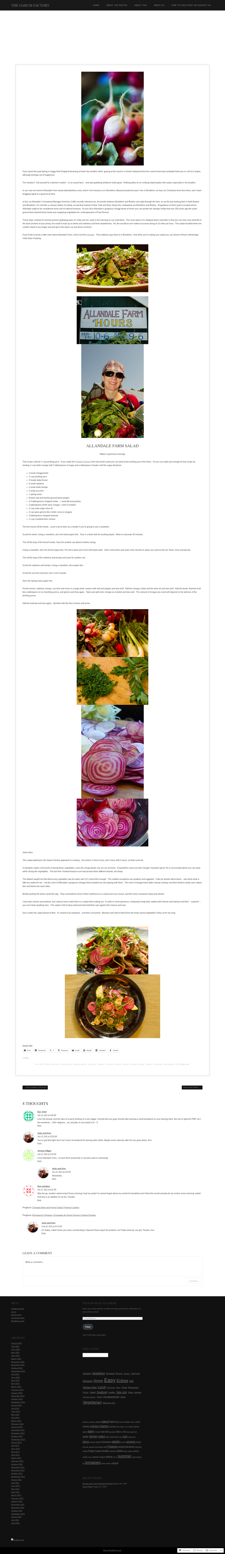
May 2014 (15, 1415)
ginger (93, 1436)
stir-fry (115, 1457)
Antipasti (87, 1373)
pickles (110, 1064)
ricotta (105, 1450)
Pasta (124, 1387)
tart (84, 1463)
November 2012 (17, 1470)
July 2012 (15, 1483)
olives (86, 1441)
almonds (85, 1422)
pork (105, 1447)
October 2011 (16, 1511)
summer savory (89, 1397)
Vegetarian (92, 1402)
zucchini (158, 1064)
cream (130, 1426)
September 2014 (18, 1402)
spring (109, 1456)
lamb (112, 1437)
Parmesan (106, 1442)
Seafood (102, 1392)
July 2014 (15, 1408)
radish (118, 1064)
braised (127, 1422)
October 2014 (17, 1399)
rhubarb (98, 1451)
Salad (65, 1064)
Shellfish (111, 1392)
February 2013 (17, 1461)
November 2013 (17, 1433)
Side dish (121, 1392)
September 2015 (18, 1371)
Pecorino (123, 1442)
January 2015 (17, 1393)
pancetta (92, 1442)
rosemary (112, 1451)
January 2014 (17, 1427)
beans (117, 1422)
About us (159, 5)
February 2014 (17, 1424)
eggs (103, 1431)
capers (132, 1422)
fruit (135, 1432)
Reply (39, 1126)
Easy (110, 1380)
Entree (122, 1380)
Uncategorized (111, 1396)
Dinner (98, 1381)
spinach (102, 1457)
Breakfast (110, 1373)
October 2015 (17, 1368)
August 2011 (16, 1517)
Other (118, 1388)
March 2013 (16, 1458)
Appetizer (98, 1373)
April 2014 (15, 1418)
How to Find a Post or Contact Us (191, 5)
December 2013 (17, 1430)
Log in (13, 1312)
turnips (103, 1463)
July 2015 (15, 1374)
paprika (98, 1442)
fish (124, 1431)
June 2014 (15, 1411)
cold (117, 1426)
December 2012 (17, 1467)
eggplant (97, 1432)
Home (96, 5)
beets (84, 1064)
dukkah (85, 1432)
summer (137, 1392)
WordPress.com (17, 1321)
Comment (193, 1281)
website (90, 235)
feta (118, 1431)
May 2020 (15, 1353)
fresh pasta (130, 1432)
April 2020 (15, 1356)
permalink (184, 1064)
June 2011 (15, 1523)
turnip (148, 1064)
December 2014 (17, 1396)
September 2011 (18, 1514)
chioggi (92, 1064)
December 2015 (17, 1362)
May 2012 (15, 1489)
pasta (116, 1441)
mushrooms (132, 1437)
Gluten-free (90, 1387)
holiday (107, 1437)
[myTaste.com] (17, 1540)
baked (105, 1421)
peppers (131, 1441)
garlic (86, 1436)
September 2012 (18, 1477)
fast (131, 1381)
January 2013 (17, 1464)
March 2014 (16, 1421)
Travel (99, 1397)
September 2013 (18, 1439)
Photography (133, 1388)
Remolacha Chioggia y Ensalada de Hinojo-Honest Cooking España (64, 1215)
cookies (121, 1426)
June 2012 (15, 1486)
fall (106, 1431)
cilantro (103, 1426)
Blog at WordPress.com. (112, 1550)
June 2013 (15, 1449)
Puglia (91, 1451)
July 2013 (15, 1446)
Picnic (86, 1392)
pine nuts (85, 1447)
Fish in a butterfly (192, 1087)
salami (125, 1451)
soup (89, 1457)
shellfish (85, 1457)
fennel (101, 1064)
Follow (87, 1327)
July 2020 (15, 1346)
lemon (116, 1437)
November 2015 (17, 1365)
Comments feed (17, 1318)
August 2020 (16, 1343)
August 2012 (16, 1480)
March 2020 (16, 1359)
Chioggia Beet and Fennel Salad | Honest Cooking (55, 1207)
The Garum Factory (30, 5)
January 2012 (17, 1501)
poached (91, 1447)
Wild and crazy (109, 1403)
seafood (136, 1451)
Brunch (119, 1373)
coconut (112, 1426)
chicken (127, 1374)
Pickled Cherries (83, 462)
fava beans (112, 1432)
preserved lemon (126, 1446)
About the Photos (117, 5)
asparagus (91, 1422)
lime (121, 1437)
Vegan (123, 1397)
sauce (130, 1451)
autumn (98, 1422)
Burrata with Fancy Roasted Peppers (98, 1484)
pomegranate (99, 1447)
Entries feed (16, 1315)
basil (112, 1421)
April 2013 (15, 1455)
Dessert (87, 1380)
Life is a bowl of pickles (35, 1087)
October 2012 (17, 1473)
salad (126, 1064)
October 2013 (17, 1436)
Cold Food (135, 1373)
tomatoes (93, 1462)
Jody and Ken (44, 1133)
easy (91, 1431)
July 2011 (15, 1520)
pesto (138, 1442)
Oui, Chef (41, 1112)
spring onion (137, 1064)
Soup (130, 1392)
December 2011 (17, 1504)
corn (126, 1426)
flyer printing (43, 1186)
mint (125, 1436)
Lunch (102, 1387)
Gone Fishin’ (88, 1487)
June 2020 (15, 1349)
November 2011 (17, 1508)
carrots (137, 1422)
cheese (86, 1426)
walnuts (108, 1463)
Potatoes (112, 1446)
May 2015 (15, 1380)
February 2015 (17, 1390)
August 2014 (16, 1405)
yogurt (114, 1463)
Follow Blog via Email (100, 1303)
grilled (101, 1436)
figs (121, 1432)
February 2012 (17, 1498)
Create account (17, 1309)
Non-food (111, 1388)
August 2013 (16, 1442)
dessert (136, 1426)
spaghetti (95, 1457)
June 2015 (15, 1377)
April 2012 (15, 1492)
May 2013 (15, 1452)
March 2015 (16, 1387)
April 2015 (15, 1384)
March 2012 (16, 1495)
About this (141, 5)
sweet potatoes (137, 1457)
